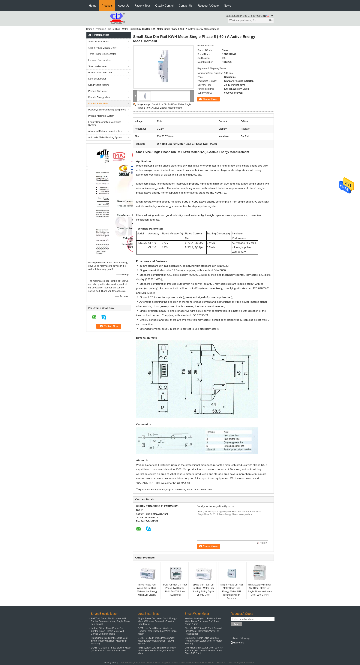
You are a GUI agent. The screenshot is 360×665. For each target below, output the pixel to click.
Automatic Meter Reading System (105, 137)
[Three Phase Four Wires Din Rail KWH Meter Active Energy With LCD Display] (147, 573)
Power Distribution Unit (100, 72)
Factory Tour (142, 5)
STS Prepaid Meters (98, 85)
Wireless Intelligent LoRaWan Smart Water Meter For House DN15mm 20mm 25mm (203, 621)
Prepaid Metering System (101, 116)
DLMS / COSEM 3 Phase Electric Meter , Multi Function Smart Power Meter (111, 649)
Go (270, 20)
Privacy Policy (111, 662)
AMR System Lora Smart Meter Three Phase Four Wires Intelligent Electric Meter (157, 650)
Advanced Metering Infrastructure (105, 131)
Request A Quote (208, 5)
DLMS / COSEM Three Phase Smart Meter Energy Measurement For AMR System (157, 641)
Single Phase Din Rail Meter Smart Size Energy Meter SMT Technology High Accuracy (231, 591)
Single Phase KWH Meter (199, 489)
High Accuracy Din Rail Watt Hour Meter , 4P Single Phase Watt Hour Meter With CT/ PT (260, 589)
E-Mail (234, 637)
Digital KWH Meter (175, 489)
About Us (123, 5)
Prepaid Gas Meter (97, 91)
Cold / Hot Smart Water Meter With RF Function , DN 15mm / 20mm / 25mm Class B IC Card (204, 650)
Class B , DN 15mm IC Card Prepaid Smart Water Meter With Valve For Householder (203, 631)
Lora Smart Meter (97, 78)
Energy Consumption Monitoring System (104, 123)
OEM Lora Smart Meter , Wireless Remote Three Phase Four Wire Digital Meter (157, 631)
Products (107, 5)
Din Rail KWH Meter (117, 29)
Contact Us (186, 5)
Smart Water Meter (97, 66)
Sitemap (245, 637)
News (227, 5)
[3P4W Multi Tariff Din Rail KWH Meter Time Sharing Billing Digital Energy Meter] (203, 573)
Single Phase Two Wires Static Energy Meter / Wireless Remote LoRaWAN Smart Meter (157, 621)
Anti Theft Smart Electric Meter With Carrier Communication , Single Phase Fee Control (110, 621)
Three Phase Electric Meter (102, 54)
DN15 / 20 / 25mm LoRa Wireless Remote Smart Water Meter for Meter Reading (203, 641)
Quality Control (164, 5)
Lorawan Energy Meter (100, 60)
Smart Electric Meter (98, 41)
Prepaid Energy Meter (99, 97)
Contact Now (210, 99)
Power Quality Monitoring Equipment (107, 109)
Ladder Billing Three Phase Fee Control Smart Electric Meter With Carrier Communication (107, 631)
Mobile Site (238, 642)
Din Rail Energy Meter (153, 489)
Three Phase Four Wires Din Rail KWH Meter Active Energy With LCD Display (147, 589)
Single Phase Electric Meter (102, 48)
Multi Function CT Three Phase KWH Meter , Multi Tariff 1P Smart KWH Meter (175, 589)
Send (236, 624)
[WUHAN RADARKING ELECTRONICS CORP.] (107, 18)
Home (92, 5)
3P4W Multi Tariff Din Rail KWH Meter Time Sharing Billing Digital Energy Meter (203, 589)
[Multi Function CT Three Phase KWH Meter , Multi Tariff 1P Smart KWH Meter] (175, 573)
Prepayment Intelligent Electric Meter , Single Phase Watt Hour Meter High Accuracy (110, 641)
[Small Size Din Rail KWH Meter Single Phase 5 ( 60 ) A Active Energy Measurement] (163, 67)
